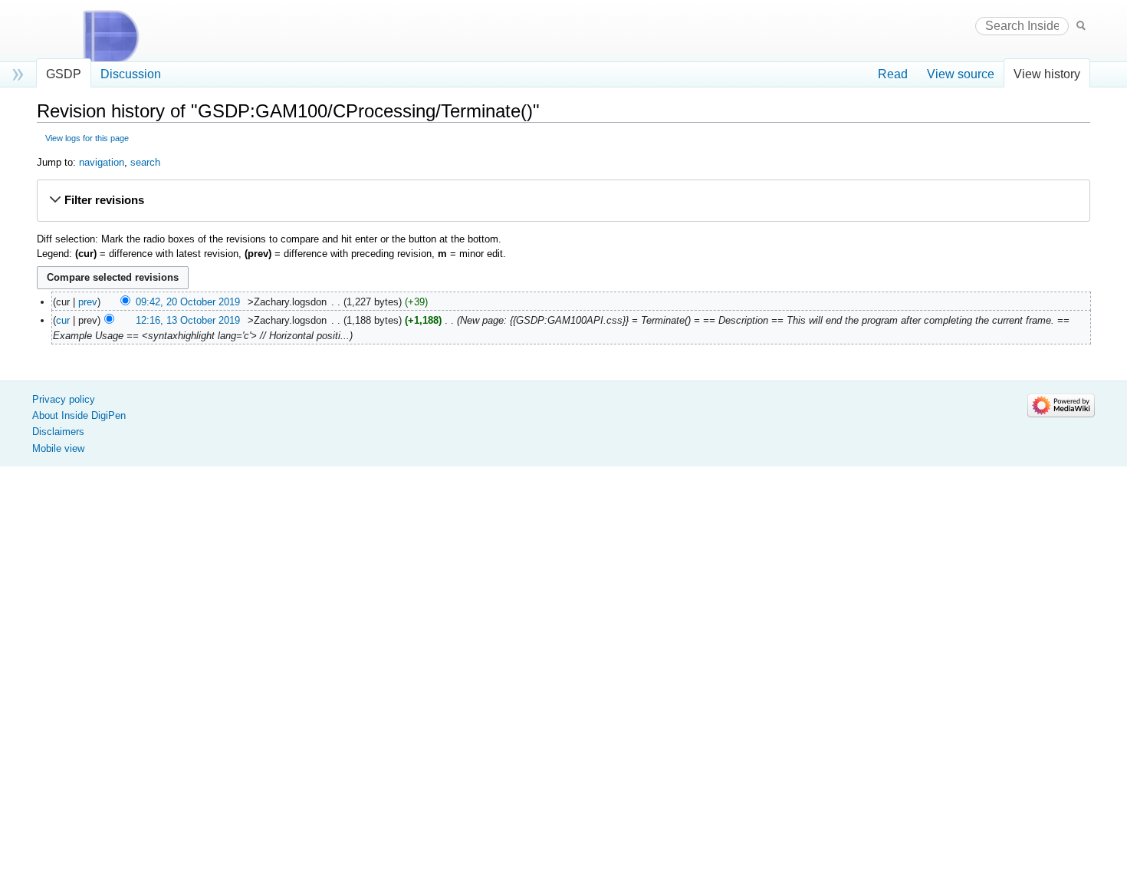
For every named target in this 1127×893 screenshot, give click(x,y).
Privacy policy (63, 399)
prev (87, 302)
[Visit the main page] (125, 36)
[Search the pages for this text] (1081, 25)
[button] (563, 200)
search (145, 162)
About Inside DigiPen (79, 415)
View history (1047, 74)
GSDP (63, 74)
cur (63, 320)
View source (960, 74)
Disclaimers (58, 431)
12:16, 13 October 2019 (188, 320)
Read (893, 74)
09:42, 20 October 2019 (188, 302)
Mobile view (58, 448)
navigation (101, 162)
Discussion (130, 74)
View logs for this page (87, 138)
